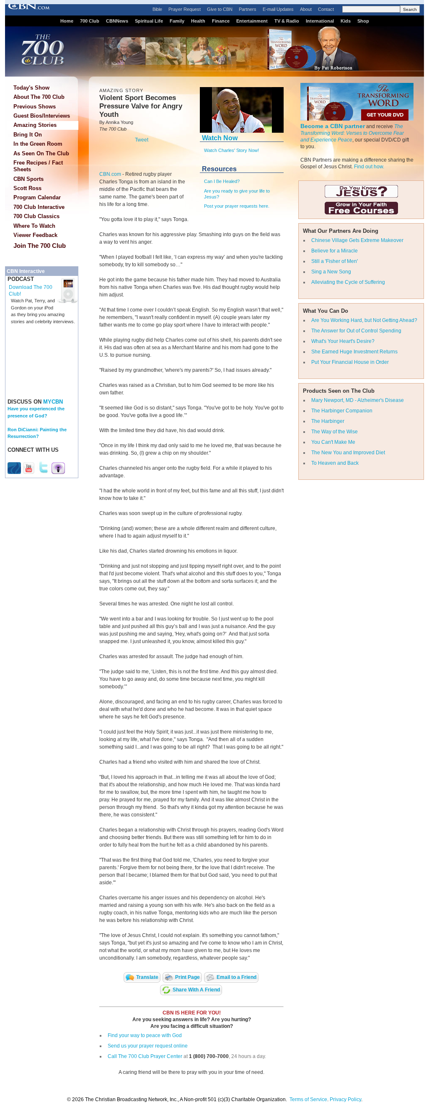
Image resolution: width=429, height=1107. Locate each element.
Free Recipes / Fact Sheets (38, 166)
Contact (326, 9)
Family (177, 20)
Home (66, 20)
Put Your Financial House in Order (350, 362)
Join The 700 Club (39, 245)
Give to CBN (220, 9)
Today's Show (31, 88)
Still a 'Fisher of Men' (334, 261)
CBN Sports (28, 179)
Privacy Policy (345, 1099)
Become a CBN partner (332, 126)
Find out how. (369, 167)
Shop (363, 20)
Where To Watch (34, 226)
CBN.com (110, 174)
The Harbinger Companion (341, 411)
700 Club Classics (36, 216)
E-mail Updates (278, 9)
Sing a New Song (331, 272)
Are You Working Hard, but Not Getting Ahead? (364, 320)
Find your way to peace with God (145, 1035)
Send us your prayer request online (148, 1046)
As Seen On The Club (41, 153)
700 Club (89, 20)
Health (198, 20)
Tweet (141, 140)
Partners (247, 9)
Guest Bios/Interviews (41, 116)
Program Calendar (37, 197)
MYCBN (53, 402)
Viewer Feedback (35, 235)
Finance (221, 20)
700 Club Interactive (39, 207)
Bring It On (27, 134)
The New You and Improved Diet (348, 453)
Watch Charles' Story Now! (231, 150)
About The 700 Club (39, 97)
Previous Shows (34, 106)
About (306, 9)
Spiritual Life (149, 20)
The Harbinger (327, 421)
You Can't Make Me (333, 442)
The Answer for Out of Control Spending (356, 331)
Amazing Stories (35, 125)
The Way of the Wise (334, 432)
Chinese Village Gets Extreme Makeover (357, 240)
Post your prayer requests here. (236, 206)
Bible (157, 9)
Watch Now (220, 138)
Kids (346, 20)
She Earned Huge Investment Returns (354, 352)
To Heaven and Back (335, 463)
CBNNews (117, 20)
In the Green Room (37, 144)
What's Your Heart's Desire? (343, 341)
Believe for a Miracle (334, 251)
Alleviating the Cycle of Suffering (348, 282)
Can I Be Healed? (222, 181)
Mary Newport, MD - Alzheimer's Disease (357, 400)
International (320, 20)
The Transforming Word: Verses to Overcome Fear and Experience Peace (352, 133)
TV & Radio (286, 20)
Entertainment (252, 20)
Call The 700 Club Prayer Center (145, 1056)
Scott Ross (27, 188)
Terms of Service (308, 1099)
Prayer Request (184, 9)
